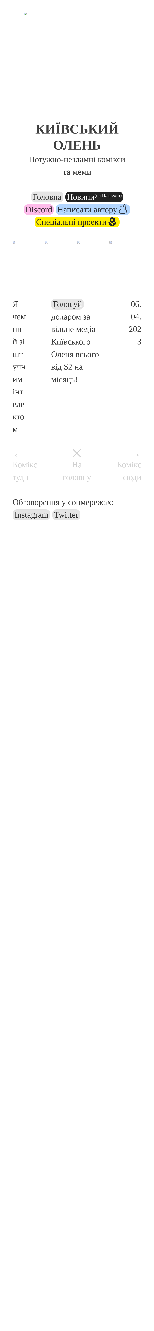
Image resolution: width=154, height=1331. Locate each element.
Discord (38, 209)
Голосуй (67, 304)
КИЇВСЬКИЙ (77, 129)
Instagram (31, 514)
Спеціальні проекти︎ (77, 222)
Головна (47, 197)
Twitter (66, 514)
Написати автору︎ (93, 209)
